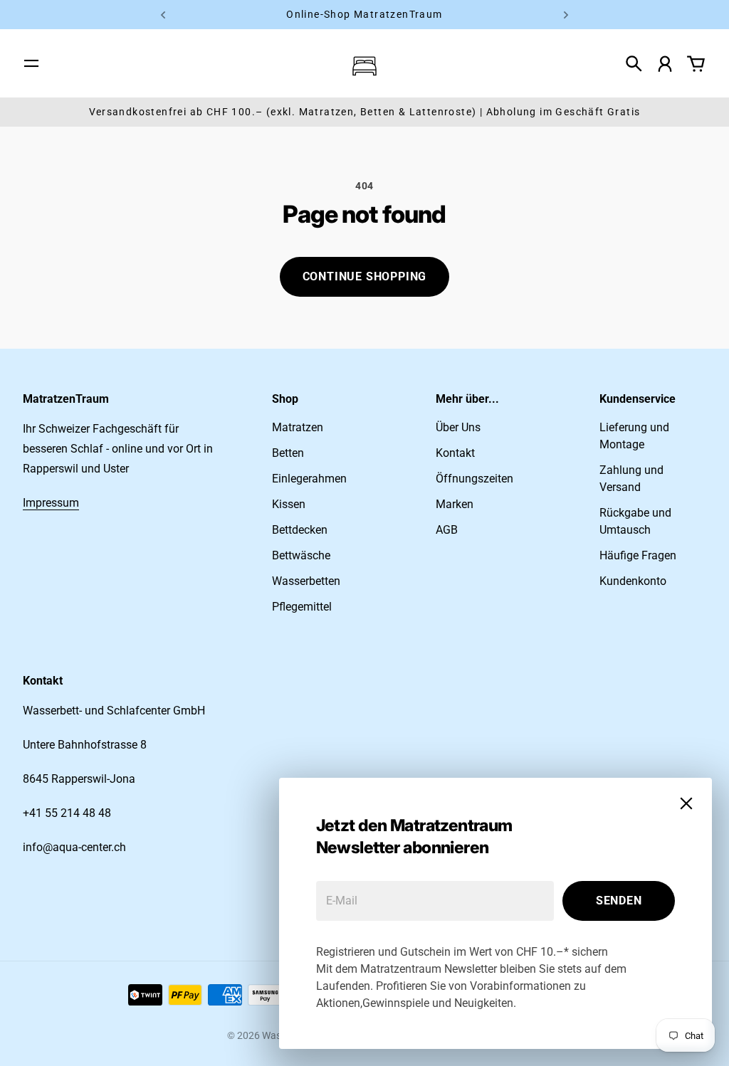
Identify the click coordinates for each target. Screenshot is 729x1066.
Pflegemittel (302, 606)
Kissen (288, 504)
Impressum (51, 503)
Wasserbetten (306, 581)
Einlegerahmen (309, 478)
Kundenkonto (632, 581)
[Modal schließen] (686, 803)
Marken (454, 504)
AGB (447, 530)
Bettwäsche (301, 555)
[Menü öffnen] (31, 63)
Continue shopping (365, 276)
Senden (619, 900)
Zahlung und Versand (631, 478)
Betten (288, 453)
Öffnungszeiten (474, 478)
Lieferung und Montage (634, 436)
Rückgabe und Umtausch (635, 521)
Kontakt (455, 453)
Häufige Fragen (637, 555)
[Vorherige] (163, 14)
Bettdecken (299, 530)
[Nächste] (566, 14)
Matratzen (297, 427)
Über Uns (458, 427)
